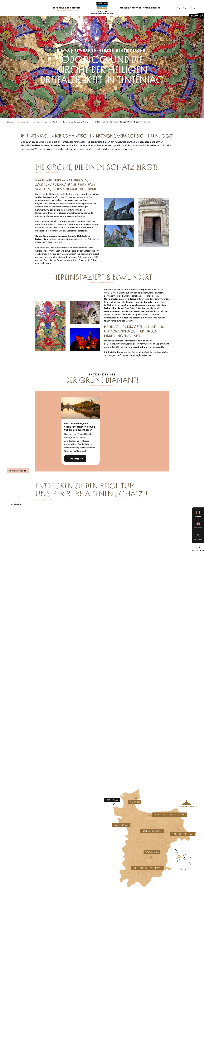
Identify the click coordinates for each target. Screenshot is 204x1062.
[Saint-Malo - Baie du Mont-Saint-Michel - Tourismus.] (102, 8)
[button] (179, 8)
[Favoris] (185, 8)
